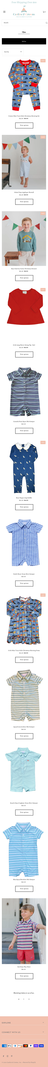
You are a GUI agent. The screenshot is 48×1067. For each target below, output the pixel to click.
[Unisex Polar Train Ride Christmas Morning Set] (24, 85)
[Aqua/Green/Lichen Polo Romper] (24, 696)
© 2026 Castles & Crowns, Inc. (12, 1062)
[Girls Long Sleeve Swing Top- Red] (24, 314)
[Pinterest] (11, 1056)
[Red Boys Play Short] (24, 931)
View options (24, 125)
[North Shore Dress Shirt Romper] (24, 544)
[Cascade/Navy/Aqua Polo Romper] (24, 391)
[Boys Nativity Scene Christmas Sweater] (24, 238)
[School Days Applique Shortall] (24, 162)
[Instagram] (7, 1056)
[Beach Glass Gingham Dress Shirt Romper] (24, 773)
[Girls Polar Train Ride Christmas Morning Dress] (24, 620)
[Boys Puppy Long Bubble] (24, 467)
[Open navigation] (7, 11)
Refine (24, 41)
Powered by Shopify (29, 1062)
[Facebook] (3, 1056)
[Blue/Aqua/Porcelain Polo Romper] (24, 849)
